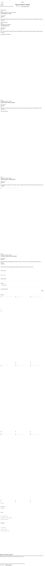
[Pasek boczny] (1, 562)
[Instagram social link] (21, 0)
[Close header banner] (1, 558)
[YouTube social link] (23, 0)
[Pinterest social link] (24, 0)
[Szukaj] (42, 2)
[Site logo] (22, 2)
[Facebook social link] (20, 0)
